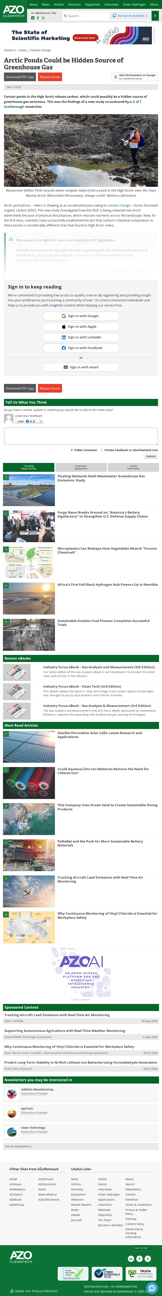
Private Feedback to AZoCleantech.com (131, 450)
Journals (76, 1220)
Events (102, 1184)
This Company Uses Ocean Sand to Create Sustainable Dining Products (107, 807)
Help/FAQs (105, 1215)
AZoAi (42, 1189)
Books (75, 1210)
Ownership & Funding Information (134, 1233)
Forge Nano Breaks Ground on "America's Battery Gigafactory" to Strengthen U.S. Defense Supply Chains (102, 514)
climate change (119, 205)
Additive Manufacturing (37, 1089)
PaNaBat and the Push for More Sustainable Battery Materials (100, 843)
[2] (29, 526)
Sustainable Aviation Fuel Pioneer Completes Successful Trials (103, 622)
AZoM (13, 1179)
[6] (29, 927)
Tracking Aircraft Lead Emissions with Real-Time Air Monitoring (100, 879)
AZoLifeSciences (48, 1199)
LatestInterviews (133, 467)
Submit (151, 456)
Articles (76, 1184)
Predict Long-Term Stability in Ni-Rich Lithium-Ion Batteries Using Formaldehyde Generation (80, 1062)
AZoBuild (15, 1199)
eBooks (75, 1215)
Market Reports (81, 1205)
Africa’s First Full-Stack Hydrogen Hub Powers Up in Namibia (107, 584)
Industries (105, 1205)
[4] (29, 598)
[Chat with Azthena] (152, 1288)
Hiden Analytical (22, 1069)
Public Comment (85, 450)
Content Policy (134, 1224)
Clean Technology (33, 1127)
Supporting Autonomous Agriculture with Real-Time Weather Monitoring (64, 1030)
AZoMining (16, 1205)
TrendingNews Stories (28, 467)
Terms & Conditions (138, 1205)
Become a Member (110, 1225)
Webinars (77, 1199)
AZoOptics (16, 1194)
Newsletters (133, 1189)
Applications (106, 1199)
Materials (104, 1210)
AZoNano (15, 1184)
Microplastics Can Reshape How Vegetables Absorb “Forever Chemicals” (107, 550)
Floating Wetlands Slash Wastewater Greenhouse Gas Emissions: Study (101, 478)
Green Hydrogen (109, 1194)
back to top (141, 1247)
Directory (77, 1189)
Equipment (78, 1194)
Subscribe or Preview (34, 1093)
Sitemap (130, 1219)
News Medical (47, 1194)
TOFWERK (17, 1021)
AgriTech (27, 1108)
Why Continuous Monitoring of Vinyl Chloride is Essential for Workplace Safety (107, 915)
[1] (29, 490)
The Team (104, 1220)
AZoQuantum (47, 1184)
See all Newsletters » (18, 1146)
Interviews (105, 1189)
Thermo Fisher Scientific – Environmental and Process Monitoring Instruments (60, 1053)
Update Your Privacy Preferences (36, 1291)
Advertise (131, 1199)
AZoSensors (46, 1179)
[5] (29, 634)
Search (130, 1184)
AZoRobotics (17, 1189)
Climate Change (40, 50)
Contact (130, 1194)
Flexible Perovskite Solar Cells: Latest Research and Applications (99, 735)
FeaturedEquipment (81, 467)
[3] (29, 562)
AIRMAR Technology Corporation (32, 1037)
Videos (102, 1179)
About (129, 1179)
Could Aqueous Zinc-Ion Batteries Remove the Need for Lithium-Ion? (103, 771)
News (23, 50)
